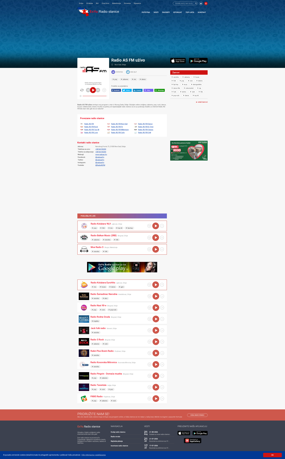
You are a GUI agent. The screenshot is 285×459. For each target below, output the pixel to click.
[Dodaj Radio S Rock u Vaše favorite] (149, 342)
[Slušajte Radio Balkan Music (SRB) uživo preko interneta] (155, 237)
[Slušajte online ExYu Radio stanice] (83, 11)
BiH (97, 3)
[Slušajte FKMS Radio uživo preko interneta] (156, 398)
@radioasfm (99, 157)
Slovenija (127, 3)
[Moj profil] (206, 3)
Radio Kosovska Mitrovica (104, 362)
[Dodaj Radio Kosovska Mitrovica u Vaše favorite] (149, 364)
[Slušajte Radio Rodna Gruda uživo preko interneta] (156, 319)
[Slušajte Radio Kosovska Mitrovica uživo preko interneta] (156, 364)
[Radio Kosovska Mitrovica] (83, 364)
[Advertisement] (142, 37)
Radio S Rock (97, 339)
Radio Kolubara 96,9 (101, 223)
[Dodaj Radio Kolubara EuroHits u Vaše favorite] (149, 285)
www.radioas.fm (101, 154)
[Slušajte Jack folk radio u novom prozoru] (162, 330)
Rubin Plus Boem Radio (102, 351)
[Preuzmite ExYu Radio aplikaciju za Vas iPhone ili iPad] (178, 60)
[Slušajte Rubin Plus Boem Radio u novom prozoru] (162, 353)
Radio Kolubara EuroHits (103, 282)
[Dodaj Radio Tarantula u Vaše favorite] (149, 387)
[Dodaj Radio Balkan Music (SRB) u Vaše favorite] (149, 237)
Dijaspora (137, 3)
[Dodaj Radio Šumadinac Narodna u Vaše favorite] (149, 296)
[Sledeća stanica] (98, 90)
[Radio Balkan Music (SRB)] (84, 238)
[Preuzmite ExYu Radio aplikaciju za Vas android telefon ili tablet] (198, 60)
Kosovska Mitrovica (124, 362)
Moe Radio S (97, 247)
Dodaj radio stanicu (197, 415)
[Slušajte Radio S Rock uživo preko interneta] (156, 341)
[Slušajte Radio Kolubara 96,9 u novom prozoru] (162, 226)
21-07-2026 (153, 439)
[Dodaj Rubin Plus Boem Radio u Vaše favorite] (149, 353)
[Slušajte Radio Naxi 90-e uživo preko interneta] (156, 307)
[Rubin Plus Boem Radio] (83, 353)
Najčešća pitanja (117, 441)
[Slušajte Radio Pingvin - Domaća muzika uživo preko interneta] (156, 375)
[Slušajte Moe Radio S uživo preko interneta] (155, 249)
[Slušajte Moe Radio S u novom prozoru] (162, 249)
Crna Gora (105, 3)
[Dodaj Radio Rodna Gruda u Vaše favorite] (149, 319)
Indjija (109, 385)
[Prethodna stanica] (88, 90)
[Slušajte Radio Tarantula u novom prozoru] (162, 387)
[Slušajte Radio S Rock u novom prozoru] (162, 342)
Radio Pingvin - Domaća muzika (106, 373)
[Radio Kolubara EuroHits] (84, 285)
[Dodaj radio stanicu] (201, 3)
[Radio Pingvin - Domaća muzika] (83, 376)
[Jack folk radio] (83, 330)
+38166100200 (100, 149)
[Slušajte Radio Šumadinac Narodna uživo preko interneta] (156, 296)
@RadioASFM (100, 165)
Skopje (106, 247)
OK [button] (272, 455)
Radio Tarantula (98, 385)
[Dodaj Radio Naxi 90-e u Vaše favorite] (149, 307)
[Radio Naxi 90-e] (83, 308)
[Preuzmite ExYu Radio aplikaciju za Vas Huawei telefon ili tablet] (192, 440)
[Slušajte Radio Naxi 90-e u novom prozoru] (162, 307)
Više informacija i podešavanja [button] (93, 455)
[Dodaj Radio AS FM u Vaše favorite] (104, 90)
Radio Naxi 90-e (98, 305)
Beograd (120, 236)
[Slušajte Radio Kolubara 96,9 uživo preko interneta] (155, 226)
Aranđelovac (122, 294)
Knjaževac (107, 397)
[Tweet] (127, 91)
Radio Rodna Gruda (100, 317)
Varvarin (109, 328)
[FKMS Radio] (83, 399)
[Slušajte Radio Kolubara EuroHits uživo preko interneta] (155, 284)
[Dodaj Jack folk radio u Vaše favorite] (149, 330)
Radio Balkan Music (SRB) (104, 235)
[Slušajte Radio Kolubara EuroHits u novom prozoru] (162, 285)
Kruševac (118, 351)
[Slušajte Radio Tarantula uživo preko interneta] (156, 387)
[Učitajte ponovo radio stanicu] (82, 90)
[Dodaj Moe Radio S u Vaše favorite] (149, 249)
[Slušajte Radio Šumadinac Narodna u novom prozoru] (162, 296)
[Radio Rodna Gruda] (83, 319)
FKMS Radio (97, 396)
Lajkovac (115, 224)
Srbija (81, 3)
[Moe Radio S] (84, 249)
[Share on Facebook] (116, 91)
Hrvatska (89, 3)
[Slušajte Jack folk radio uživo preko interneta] (156, 330)
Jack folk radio (98, 328)
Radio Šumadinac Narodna (104, 294)
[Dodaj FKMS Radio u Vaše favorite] (149, 398)
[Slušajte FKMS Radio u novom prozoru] (162, 398)
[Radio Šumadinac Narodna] (83, 296)
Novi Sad (118, 65)
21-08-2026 (153, 432)
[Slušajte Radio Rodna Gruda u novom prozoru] (162, 319)
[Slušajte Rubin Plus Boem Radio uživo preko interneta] (156, 353)
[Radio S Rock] (83, 342)
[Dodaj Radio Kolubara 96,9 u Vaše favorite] (149, 226)
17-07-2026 (153, 446)
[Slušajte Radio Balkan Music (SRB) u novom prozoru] (162, 237)
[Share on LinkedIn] (138, 91)
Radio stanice (104, 11)
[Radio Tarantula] (83, 387)
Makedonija (116, 3)
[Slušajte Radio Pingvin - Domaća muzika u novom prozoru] (162, 376)
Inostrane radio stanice (119, 446)
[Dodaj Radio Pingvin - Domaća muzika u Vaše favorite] (149, 376)
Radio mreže (115, 436)
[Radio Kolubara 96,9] (84, 226)
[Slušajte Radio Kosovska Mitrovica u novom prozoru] (162, 364)
